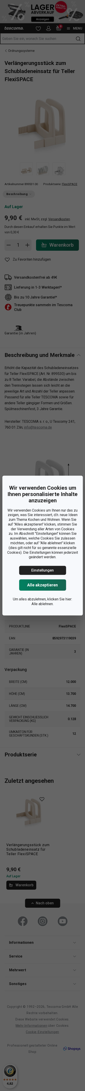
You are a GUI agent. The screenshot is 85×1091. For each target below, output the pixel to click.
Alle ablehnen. (42, 604)
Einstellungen (42, 570)
